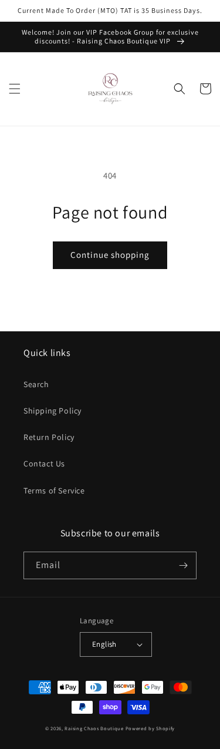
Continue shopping (110, 254)
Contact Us (44, 463)
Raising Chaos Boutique (94, 728)
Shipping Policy (52, 410)
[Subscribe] (183, 565)
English (104, 644)
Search (36, 384)
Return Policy (49, 437)
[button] (15, 89)
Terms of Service (54, 490)
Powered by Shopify (150, 728)
